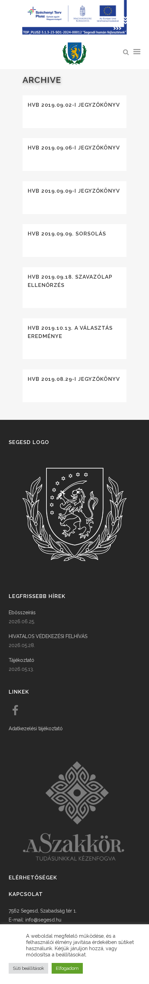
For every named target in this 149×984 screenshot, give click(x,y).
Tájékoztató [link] (21, 660)
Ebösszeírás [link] (22, 612)
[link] (74, 54)
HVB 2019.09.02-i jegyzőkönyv (74, 105)
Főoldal (30, 87)
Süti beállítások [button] (28, 968)
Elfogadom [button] (67, 968)
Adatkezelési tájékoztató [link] (36, 728)
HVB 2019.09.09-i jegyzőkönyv (74, 191)
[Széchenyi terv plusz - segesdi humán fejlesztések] (74, 33)
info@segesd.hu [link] (43, 920)
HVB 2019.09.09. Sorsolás (67, 234)
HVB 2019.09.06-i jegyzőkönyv (74, 148)
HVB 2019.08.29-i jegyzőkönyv (74, 379)
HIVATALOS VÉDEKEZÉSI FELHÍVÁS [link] (48, 636)
